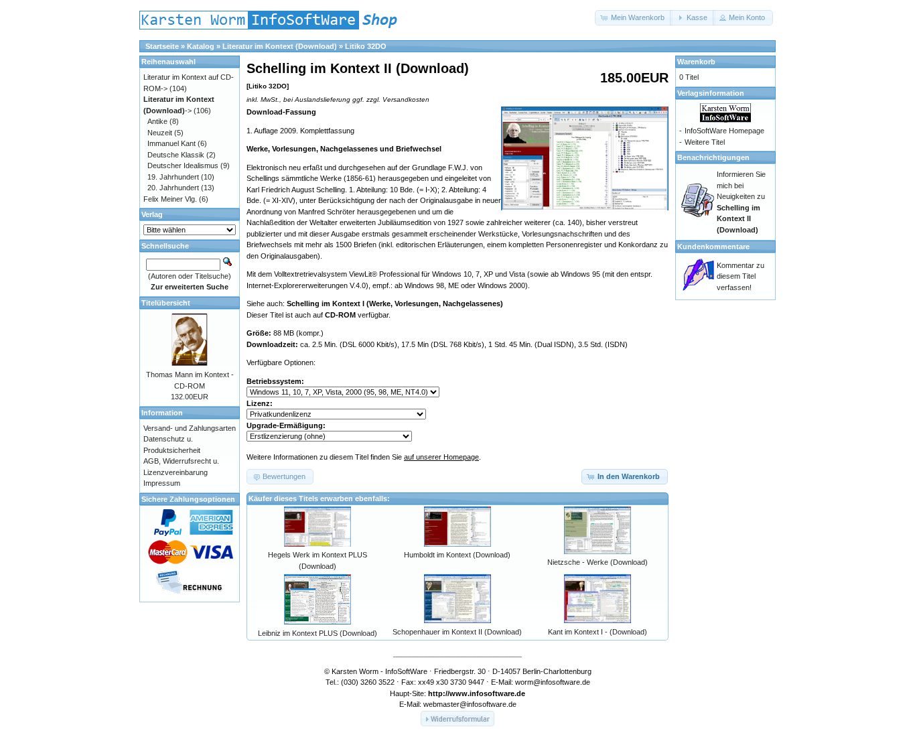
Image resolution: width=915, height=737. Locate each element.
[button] (634, 17)
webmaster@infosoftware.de (469, 704)
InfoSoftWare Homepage (724, 131)
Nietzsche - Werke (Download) (597, 562)
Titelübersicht (165, 303)
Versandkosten (405, 99)
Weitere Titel (705, 142)
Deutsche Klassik (175, 155)
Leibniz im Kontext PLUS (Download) (317, 633)
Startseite (162, 46)
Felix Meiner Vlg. (170, 199)
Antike (157, 121)
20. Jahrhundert (173, 188)
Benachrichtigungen (713, 157)
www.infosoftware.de (487, 693)
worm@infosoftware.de (552, 682)
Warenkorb (696, 62)
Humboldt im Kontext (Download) (457, 555)
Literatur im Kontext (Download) (279, 46)
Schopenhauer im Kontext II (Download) (457, 632)
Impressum (161, 483)
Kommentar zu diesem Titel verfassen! (740, 276)
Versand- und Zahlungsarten (189, 428)
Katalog (200, 46)
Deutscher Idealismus (182, 165)
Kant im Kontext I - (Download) (597, 632)
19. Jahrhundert (173, 177)
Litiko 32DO (365, 46)
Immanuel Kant (171, 143)
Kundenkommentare (713, 247)
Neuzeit (159, 133)
